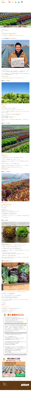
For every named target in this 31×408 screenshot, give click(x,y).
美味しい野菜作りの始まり (4, 200)
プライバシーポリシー (5, 385)
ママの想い (2, 199)
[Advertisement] (15, 8)
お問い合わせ (4, 384)
